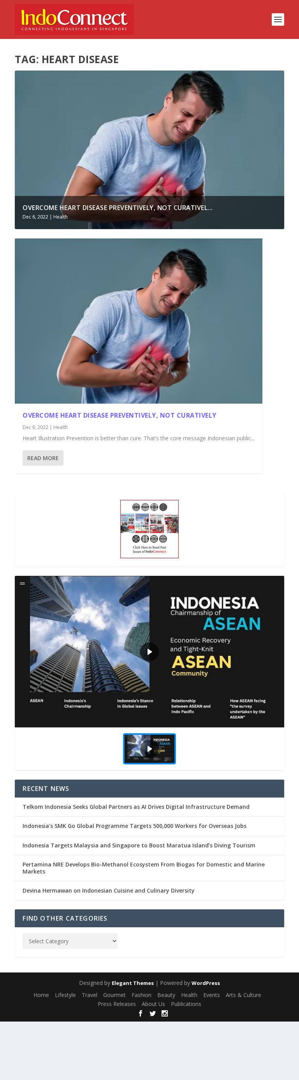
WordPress (206, 982)
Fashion (141, 995)
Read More (43, 458)
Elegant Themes (133, 982)
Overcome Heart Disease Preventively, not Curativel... (118, 207)
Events (211, 995)
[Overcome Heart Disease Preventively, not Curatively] (138, 321)
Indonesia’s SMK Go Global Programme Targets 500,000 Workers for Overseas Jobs (134, 825)
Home (41, 995)
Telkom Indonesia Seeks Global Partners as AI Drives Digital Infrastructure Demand (136, 806)
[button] (149, 651)
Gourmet (114, 995)
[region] (149, 673)
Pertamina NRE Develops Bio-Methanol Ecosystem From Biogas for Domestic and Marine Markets (144, 868)
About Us (153, 1004)
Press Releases (117, 1004)
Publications (186, 1004)
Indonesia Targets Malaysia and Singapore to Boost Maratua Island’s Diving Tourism (139, 845)
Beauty (166, 995)
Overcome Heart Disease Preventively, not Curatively (119, 415)
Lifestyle (65, 995)
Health (60, 217)
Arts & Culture (243, 995)
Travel (89, 995)
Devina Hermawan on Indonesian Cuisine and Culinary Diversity (109, 890)
